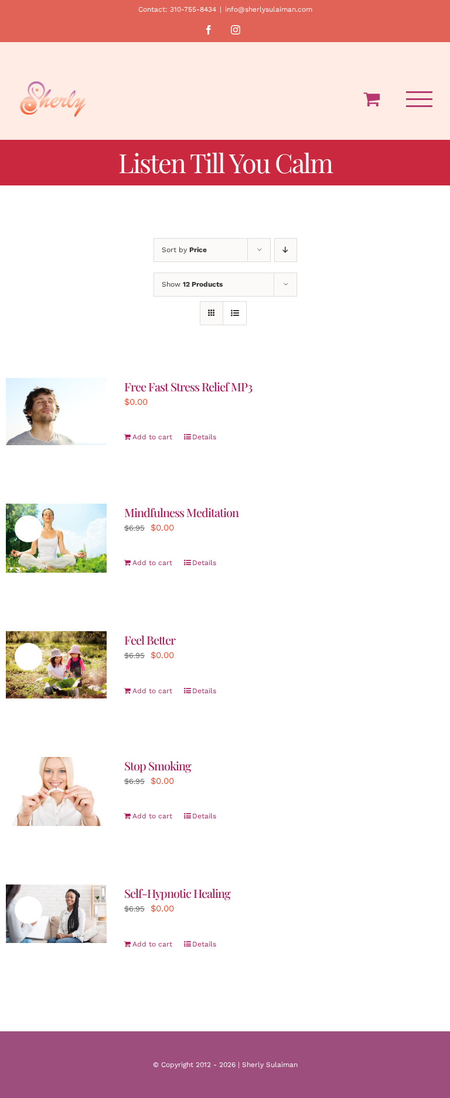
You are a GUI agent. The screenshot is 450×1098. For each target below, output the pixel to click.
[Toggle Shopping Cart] (371, 99)
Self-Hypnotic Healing (177, 893)
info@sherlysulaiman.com (268, 9)
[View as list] (234, 313)
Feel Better (149, 640)
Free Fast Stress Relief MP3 (188, 386)
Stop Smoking (157, 765)
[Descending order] (285, 250)
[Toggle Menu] (419, 99)
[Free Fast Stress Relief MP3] (56, 411)
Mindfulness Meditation (181, 512)
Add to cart (152, 437)
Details (204, 437)
